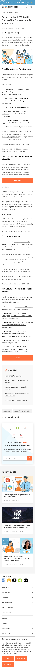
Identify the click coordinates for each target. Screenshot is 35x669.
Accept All (8, 665)
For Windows (3, 580)
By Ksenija (21, 28)
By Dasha (20, 531)
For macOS (14, 580)
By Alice (20, 500)
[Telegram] (15, 33)
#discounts (6, 411)
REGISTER (17, 358)
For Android (20, 580)
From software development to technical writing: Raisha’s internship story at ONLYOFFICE (17, 559)
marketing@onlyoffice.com (10, 137)
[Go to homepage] (11, 7)
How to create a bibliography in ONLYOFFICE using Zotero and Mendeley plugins (17, 315)
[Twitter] (6, 33)
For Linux (9, 580)
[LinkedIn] (9, 33)
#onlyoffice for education (22, 411)
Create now (29, 458)
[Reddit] (12, 33)
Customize (21, 658)
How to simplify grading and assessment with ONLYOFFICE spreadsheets (17, 324)
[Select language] (31, 7)
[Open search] (27, 7)
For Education (12, 12)
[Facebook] (3, 33)
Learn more (14, 653)
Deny (8, 658)
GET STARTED (17, 181)
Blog (3, 12)
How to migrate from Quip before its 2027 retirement (17, 496)
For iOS (26, 580)
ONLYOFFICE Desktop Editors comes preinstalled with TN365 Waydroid (17, 527)
